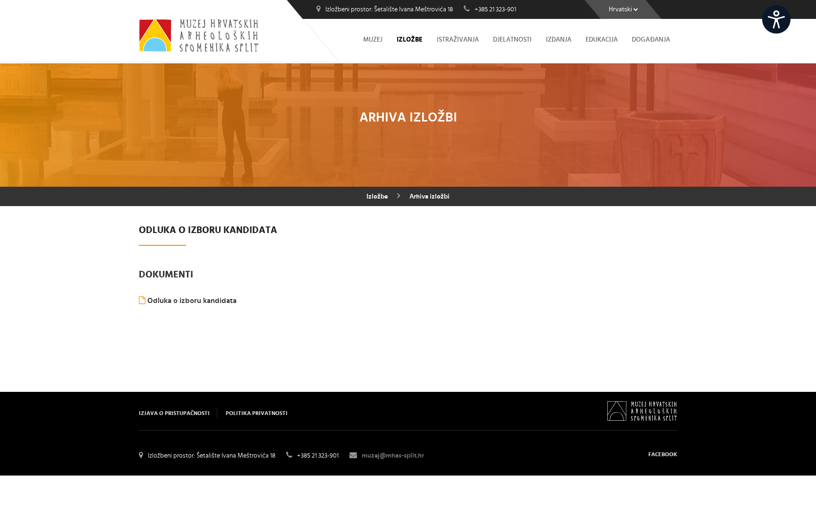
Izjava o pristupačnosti (174, 413)
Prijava (803, 12)
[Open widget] (776, 19)
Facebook (662, 454)
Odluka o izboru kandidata (191, 300)
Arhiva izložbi (429, 196)
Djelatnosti (512, 39)
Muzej (372, 39)
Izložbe (410, 39)
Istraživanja (458, 39)
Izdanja (558, 39)
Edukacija (602, 39)
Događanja (651, 39)
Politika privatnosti (257, 413)
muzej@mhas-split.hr (393, 455)
